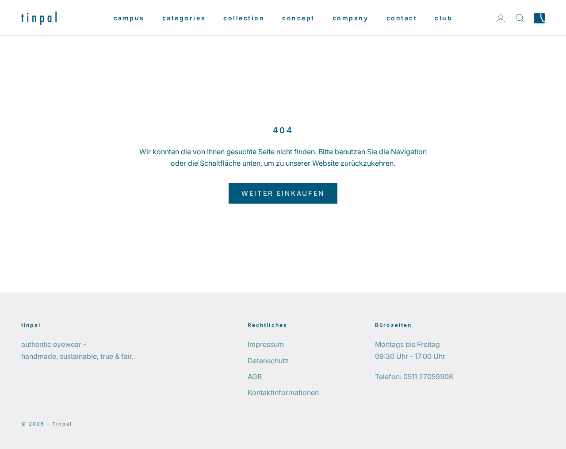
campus (129, 18)
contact (401, 18)
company (351, 18)
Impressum (266, 344)
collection (243, 18)
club (443, 18)
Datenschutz (268, 360)
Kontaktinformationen (283, 392)
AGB (255, 376)
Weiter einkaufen (283, 193)
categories (184, 18)
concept (298, 18)
